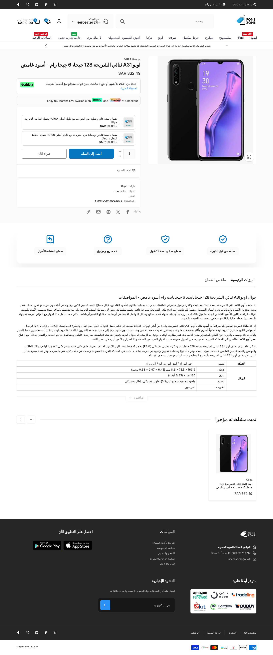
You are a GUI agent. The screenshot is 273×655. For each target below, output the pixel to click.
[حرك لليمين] (46, 46)
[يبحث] (123, 21)
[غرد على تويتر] (118, 212)
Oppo (132, 58)
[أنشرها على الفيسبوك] (128, 212)
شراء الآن (44, 154)
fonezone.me (23, 646)
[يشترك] (105, 605)
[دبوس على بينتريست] (109, 212)
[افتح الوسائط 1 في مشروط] (202, 110)
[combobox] (165, 21)
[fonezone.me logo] (247, 538)
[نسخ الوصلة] (88, 212)
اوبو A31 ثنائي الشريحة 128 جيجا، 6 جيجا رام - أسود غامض (234, 485)
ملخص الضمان (215, 280)
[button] (28, 21)
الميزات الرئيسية (243, 280)
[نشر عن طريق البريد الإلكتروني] (98, 211)
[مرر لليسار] (227, 46)
